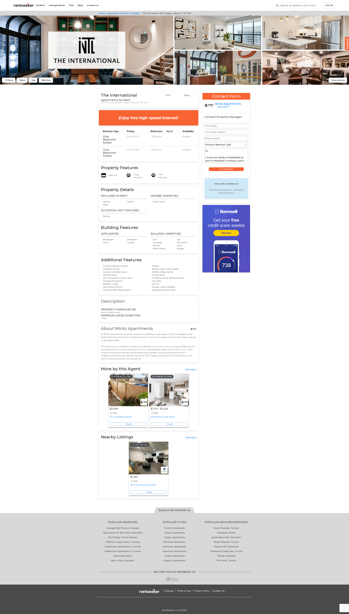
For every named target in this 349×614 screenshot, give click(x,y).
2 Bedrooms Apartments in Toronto (122, 546)
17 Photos (9, 80)
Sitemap (169, 590)
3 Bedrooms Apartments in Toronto (122, 551)
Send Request (226, 169)
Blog (80, 5)
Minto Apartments (228, 103)
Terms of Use (184, 590)
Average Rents (57, 5)
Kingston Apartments (175, 560)
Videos (22, 80)
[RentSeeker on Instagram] (171, 603)
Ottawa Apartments (174, 532)
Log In (329, 5)
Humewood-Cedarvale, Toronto (226, 551)
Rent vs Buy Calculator (122, 560)
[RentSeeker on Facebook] (174, 603)
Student (40, 5)
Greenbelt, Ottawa (226, 532)
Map (33, 80)
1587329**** (224, 107)
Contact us (93, 5)
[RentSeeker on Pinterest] (167, 603)
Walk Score (46, 80)
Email (129, 424)
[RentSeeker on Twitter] (178, 603)
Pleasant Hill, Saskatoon (226, 546)
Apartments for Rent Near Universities (122, 532)
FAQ (71, 5)
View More (190, 369)
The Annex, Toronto (226, 560)
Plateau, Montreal (226, 555)
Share (187, 95)
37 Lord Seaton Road (120, 416)
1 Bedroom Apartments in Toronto (122, 542)
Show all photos (338, 80)
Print (168, 95)
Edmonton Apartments (174, 546)
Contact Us (218, 590)
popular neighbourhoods (226, 522)
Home (102, 13)
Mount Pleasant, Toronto (226, 542)
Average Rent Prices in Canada (123, 528)
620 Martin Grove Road (162, 416)
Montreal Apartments (175, 542)
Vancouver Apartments (174, 551)
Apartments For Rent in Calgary (123, 13)
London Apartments (174, 555)
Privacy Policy (201, 590)
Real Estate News (123, 555)
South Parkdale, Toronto (226, 528)
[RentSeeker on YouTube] (181, 603)
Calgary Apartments (174, 537)
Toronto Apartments (174, 528)
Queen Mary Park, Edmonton (226, 537)
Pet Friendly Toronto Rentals (122, 537)
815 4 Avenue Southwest (143, 485)
